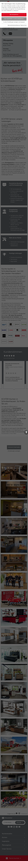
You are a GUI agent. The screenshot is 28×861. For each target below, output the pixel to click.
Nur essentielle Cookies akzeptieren (14, 18)
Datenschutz (24, 25)
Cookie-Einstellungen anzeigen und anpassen (14, 22)
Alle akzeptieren (14, 14)
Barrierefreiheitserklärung (14, 25)
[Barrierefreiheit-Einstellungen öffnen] (26, 432)
